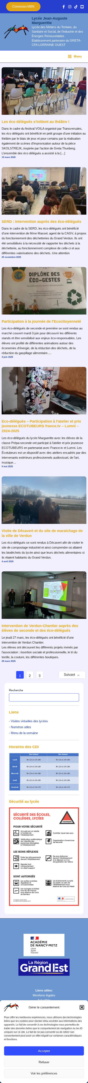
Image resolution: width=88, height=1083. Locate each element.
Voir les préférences (44, 1073)
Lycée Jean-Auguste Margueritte (49, 20)
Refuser (44, 1062)
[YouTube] (82, 7)
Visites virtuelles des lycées (29, 721)
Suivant (72, 674)
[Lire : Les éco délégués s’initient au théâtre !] (44, 90)
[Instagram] (70, 7)
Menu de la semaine (24, 733)
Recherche (16, 690)
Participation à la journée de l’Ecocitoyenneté (41, 321)
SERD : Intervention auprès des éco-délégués (41, 221)
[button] (82, 1007)
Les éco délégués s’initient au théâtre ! (35, 121)
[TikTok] (76, 7)
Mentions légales (44, 995)
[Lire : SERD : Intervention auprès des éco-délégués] (44, 190)
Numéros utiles (21, 727)
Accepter (44, 1051)
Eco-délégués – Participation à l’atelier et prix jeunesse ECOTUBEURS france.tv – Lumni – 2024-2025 (41, 426)
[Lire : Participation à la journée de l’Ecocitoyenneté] (44, 290)
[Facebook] (63, 7)
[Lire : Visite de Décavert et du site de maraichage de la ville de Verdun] (44, 499)
